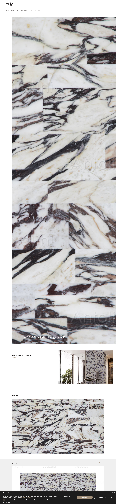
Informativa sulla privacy (26, 497)
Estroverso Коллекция (22, 10)
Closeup (15, 395)
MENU (108, 4)
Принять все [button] (85, 497)
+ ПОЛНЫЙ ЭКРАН (99, 395)
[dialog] (58, 497)
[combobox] (112, 492)
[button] (38, 502)
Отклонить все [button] (102, 497)
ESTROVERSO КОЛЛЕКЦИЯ (19, 352)
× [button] (114, 492)
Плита (14, 463)
